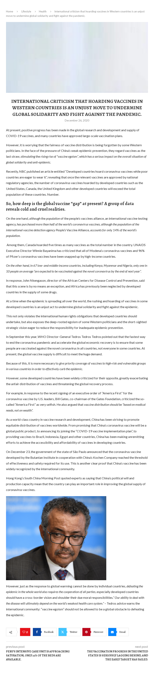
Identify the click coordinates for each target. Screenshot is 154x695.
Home (9, 11)
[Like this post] (24, 632)
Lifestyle (26, 11)
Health (43, 11)
